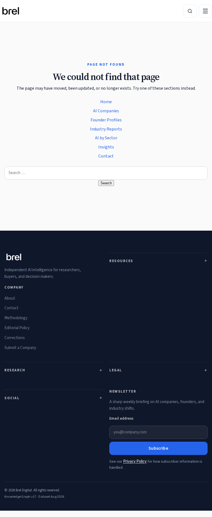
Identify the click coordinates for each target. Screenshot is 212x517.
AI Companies (106, 111)
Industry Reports (106, 129)
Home (106, 102)
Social (11, 398)
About (9, 298)
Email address (121, 418)
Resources (121, 260)
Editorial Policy (17, 328)
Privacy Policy (135, 461)
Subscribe (158, 448)
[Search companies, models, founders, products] (190, 11)
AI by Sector (106, 138)
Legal (115, 370)
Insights (106, 147)
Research (14, 370)
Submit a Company (20, 348)
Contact (106, 156)
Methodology (15, 318)
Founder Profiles (106, 120)
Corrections (14, 338)
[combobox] (106, 173)
